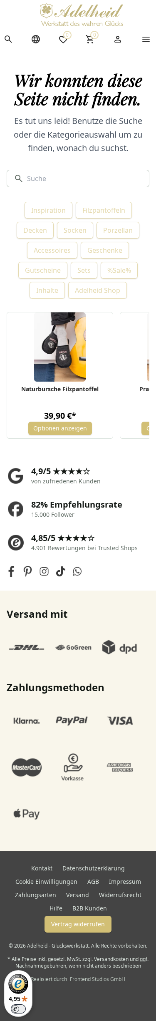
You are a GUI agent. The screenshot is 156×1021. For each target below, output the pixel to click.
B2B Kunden (89, 908)
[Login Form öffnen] (117, 39)
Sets (84, 270)
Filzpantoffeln (103, 210)
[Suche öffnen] (8, 39)
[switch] (18, 1008)
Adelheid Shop (97, 290)
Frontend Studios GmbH (97, 979)
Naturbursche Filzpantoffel (60, 389)
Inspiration (48, 210)
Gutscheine (43, 270)
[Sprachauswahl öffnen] (35, 39)
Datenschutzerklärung (93, 868)
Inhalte (47, 290)
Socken (75, 230)
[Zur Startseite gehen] (81, 14)
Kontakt (41, 868)
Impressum (125, 881)
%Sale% (119, 270)
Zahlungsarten (35, 895)
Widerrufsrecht (120, 895)
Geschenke (104, 250)
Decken (35, 230)
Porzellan (118, 230)
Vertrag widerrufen (78, 924)
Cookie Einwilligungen (46, 881)
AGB (93, 881)
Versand (77, 895)
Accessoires (52, 250)
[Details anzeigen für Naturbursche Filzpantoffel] (60, 347)
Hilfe (56, 908)
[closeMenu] (146, 39)
